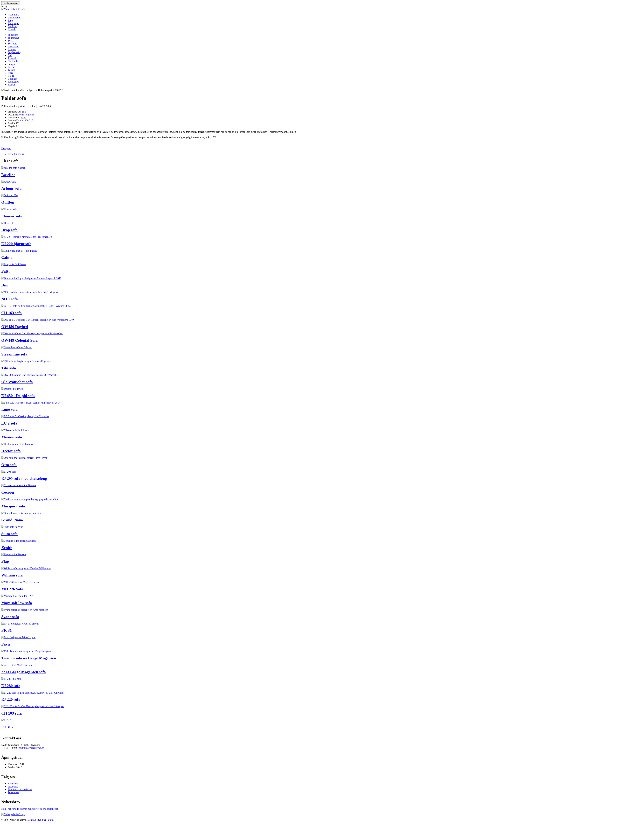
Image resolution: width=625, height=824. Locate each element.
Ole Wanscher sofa (17, 382)
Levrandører (14, 17)
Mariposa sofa (13, 506)
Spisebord (13, 34)
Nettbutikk (13, 14)
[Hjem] (13, 9)
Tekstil (11, 70)
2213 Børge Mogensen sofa (23, 672)
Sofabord (12, 43)
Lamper (12, 49)
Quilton (7, 202)
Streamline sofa (14, 354)
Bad (10, 55)
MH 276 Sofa (12, 589)
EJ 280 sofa (10, 686)
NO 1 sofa (9, 299)
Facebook (13, 783)
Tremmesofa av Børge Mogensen (28, 658)
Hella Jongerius (26, 114)
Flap (5, 561)
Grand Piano (12, 520)
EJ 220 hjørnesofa (16, 244)
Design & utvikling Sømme (40, 819)
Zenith (6, 548)
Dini (4, 285)
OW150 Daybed (14, 327)
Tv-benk (12, 58)
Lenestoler (13, 46)
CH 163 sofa (11, 313)
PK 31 (6, 630)
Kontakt (12, 29)
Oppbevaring (14, 52)
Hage (10, 72)
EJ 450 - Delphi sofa (18, 396)
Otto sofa (9, 465)
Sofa (10, 40)
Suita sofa (9, 534)
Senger (11, 64)
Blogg (11, 20)
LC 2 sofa (9, 423)
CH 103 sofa (11, 713)
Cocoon (7, 492)
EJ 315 (7, 727)
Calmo (6, 257)
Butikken (12, 26)
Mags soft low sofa (16, 603)
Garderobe (13, 61)
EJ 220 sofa (10, 699)
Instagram (13, 786)
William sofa (12, 575)
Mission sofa (11, 437)
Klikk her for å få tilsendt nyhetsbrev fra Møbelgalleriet (29, 808)
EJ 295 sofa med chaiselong (24, 478)
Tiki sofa (8, 368)
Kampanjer (13, 23)
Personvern (13, 792)
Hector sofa (11, 451)
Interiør (11, 67)
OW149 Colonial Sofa (19, 340)
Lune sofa (9, 409)
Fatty (5, 271)
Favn (5, 644)
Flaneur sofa (11, 216)
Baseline (8, 175)
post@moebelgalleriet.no (31, 747)
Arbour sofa (11, 188)
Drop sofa (9, 230)
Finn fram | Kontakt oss (20, 789)
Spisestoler (13, 37)
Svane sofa (10, 617)
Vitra (23, 117)
